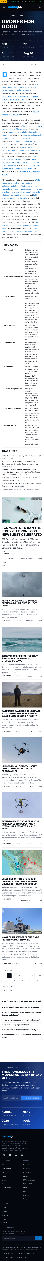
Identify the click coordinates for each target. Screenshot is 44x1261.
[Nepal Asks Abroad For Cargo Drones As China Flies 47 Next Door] (22, 584)
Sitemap (20, 1257)
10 (32, 975)
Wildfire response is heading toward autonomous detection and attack (21, 183)
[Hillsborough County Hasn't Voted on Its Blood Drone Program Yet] (22, 750)
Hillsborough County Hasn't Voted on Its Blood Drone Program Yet (19, 769)
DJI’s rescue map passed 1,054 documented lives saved (20, 225)
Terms (12, 1257)
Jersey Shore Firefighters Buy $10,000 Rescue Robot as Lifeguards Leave (20, 658)
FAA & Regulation (29, 1180)
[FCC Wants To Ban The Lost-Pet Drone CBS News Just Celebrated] (22, 510)
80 (4, 986)
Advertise (5, 1215)
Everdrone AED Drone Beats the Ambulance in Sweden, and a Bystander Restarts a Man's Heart (20, 825)
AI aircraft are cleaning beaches (15, 195)
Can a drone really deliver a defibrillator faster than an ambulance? (21, 1013)
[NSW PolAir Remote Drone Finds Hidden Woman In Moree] (22, 921)
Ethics (4, 1219)
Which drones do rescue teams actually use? (22, 1030)
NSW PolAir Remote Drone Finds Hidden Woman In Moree (20, 938)
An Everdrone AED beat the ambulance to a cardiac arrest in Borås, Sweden (20, 87)
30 (6, 981)
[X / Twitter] (4, 1155)
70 (37, 981)
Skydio (4, 1172)
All (4, 64)
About (4, 1208)
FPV (24, 1191)
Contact (4, 1211)
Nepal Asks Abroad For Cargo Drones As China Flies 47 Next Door (19, 603)
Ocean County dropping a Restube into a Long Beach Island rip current (21, 162)
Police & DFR (27, 1184)
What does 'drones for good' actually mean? (22, 1007)
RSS (26, 1257)
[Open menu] (4, 7)
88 (12, 986)
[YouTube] (16, 1155)
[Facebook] (10, 1155)
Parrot (4, 1176)
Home (3, 15)
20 (40, 975)
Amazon (4, 1180)
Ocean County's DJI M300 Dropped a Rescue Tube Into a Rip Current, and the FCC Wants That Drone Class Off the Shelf (21, 472)
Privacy (5, 1257)
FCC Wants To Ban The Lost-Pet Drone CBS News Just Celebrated (22, 531)
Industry (26, 1199)
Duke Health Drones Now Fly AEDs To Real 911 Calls (22, 456)
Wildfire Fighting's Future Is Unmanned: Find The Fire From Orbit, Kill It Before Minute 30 (19, 881)
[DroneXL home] (15, 7)
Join (38, 1238)
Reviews (26, 1195)
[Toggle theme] (40, 7)
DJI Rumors (27, 1172)
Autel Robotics (6, 1169)
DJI (3, 1165)
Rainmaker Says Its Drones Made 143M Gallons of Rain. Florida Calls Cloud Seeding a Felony (21, 713)
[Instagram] (22, 1155)
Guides (25, 1176)
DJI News (26, 1169)
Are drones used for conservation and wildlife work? (21, 1036)
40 (14, 981)
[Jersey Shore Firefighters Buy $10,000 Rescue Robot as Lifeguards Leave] (22, 639)
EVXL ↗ (4, 1223)
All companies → (7, 1187)
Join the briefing (31, 1098)
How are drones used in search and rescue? (22, 1020)
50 (22, 981)
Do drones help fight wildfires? (16, 1025)
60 (30, 981)
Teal (3, 1184)
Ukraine (25, 1187)
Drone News (27, 1165)
